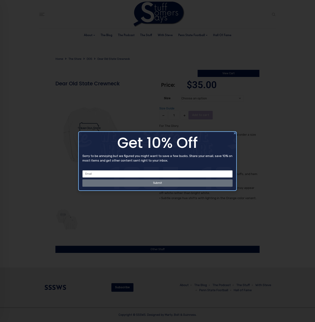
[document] (157, 161)
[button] (235, 133)
